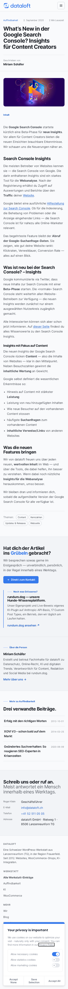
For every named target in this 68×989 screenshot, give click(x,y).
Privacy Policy (46, 944)
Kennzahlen (36, 517)
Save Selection (34, 981)
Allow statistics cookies (23, 959)
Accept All (54, 980)
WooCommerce (12, 895)
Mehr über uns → (14, 679)
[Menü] (61, 5)
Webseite (35, 523)
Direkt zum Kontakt (23, 579)
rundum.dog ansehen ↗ (23, 625)
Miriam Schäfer (14, 654)
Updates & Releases (15, 523)
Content (22, 517)
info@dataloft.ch (32, 807)
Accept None (13, 981)
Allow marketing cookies (24, 965)
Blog (6, 917)
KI (4, 889)
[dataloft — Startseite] (16, 5)
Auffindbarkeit (10, 20)
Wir (5, 911)
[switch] (56, 954)
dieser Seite (41, 326)
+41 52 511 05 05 (32, 813)
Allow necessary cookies (24, 954)
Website (28, 195)
